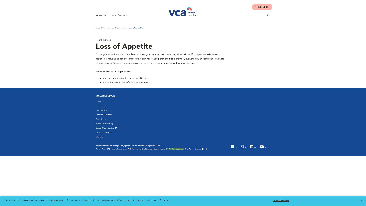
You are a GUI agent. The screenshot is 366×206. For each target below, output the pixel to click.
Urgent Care (101, 28)
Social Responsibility (104, 124)
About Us (101, 15)
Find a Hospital (102, 110)
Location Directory (104, 115)
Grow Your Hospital (104, 132)
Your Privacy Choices (194, 149)
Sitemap (99, 137)
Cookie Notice (161, 149)
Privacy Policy (102, 149)
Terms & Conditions (118, 149)
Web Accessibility (135, 149)
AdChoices (148, 149)
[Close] (361, 201)
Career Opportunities (105, 128)
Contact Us (100, 106)
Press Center (101, 119)
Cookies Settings (176, 149)
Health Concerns (119, 15)
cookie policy (111, 200)
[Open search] (269, 15)
